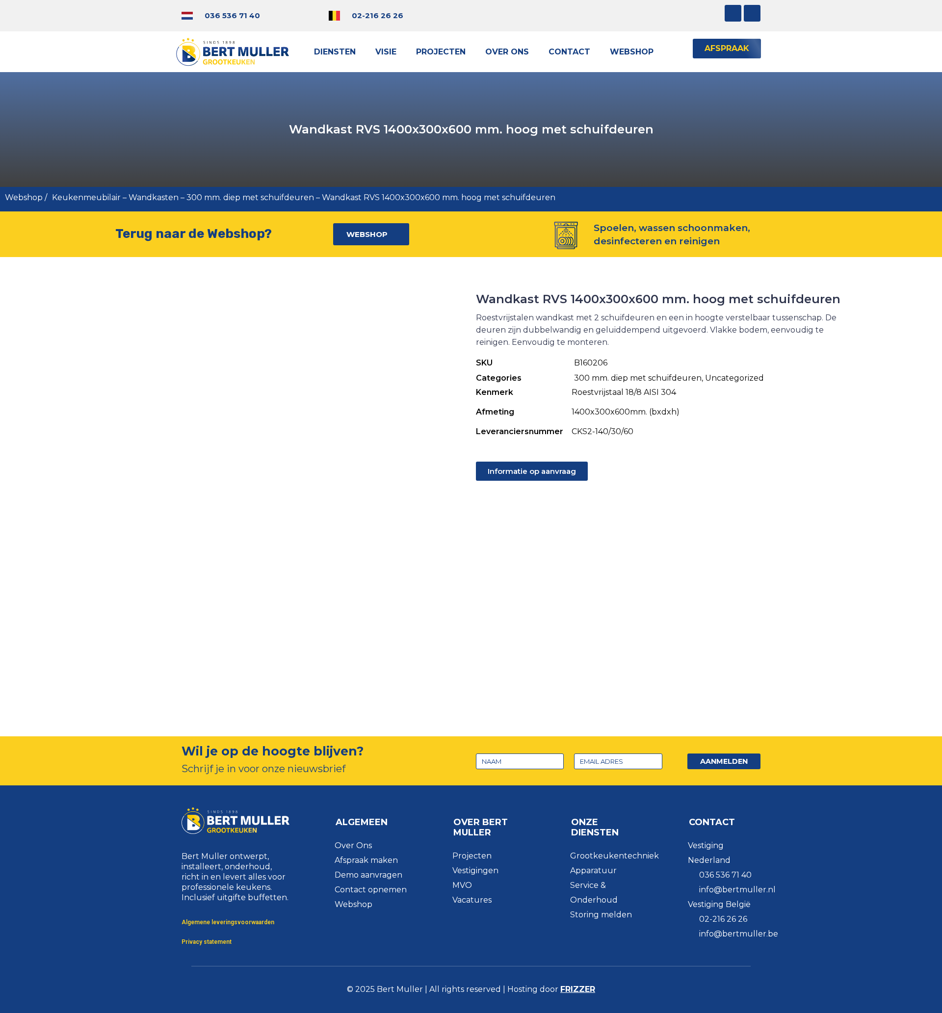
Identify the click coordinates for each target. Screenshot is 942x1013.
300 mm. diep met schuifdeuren (250, 197)
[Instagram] (733, 13)
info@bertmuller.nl (737, 889)
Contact (569, 51)
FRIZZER (577, 989)
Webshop (632, 51)
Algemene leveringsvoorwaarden (228, 922)
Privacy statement (207, 941)
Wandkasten (154, 197)
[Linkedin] (752, 13)
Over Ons (507, 51)
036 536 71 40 (232, 15)
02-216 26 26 (377, 15)
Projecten (441, 51)
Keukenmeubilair (86, 197)
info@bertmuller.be (738, 933)
